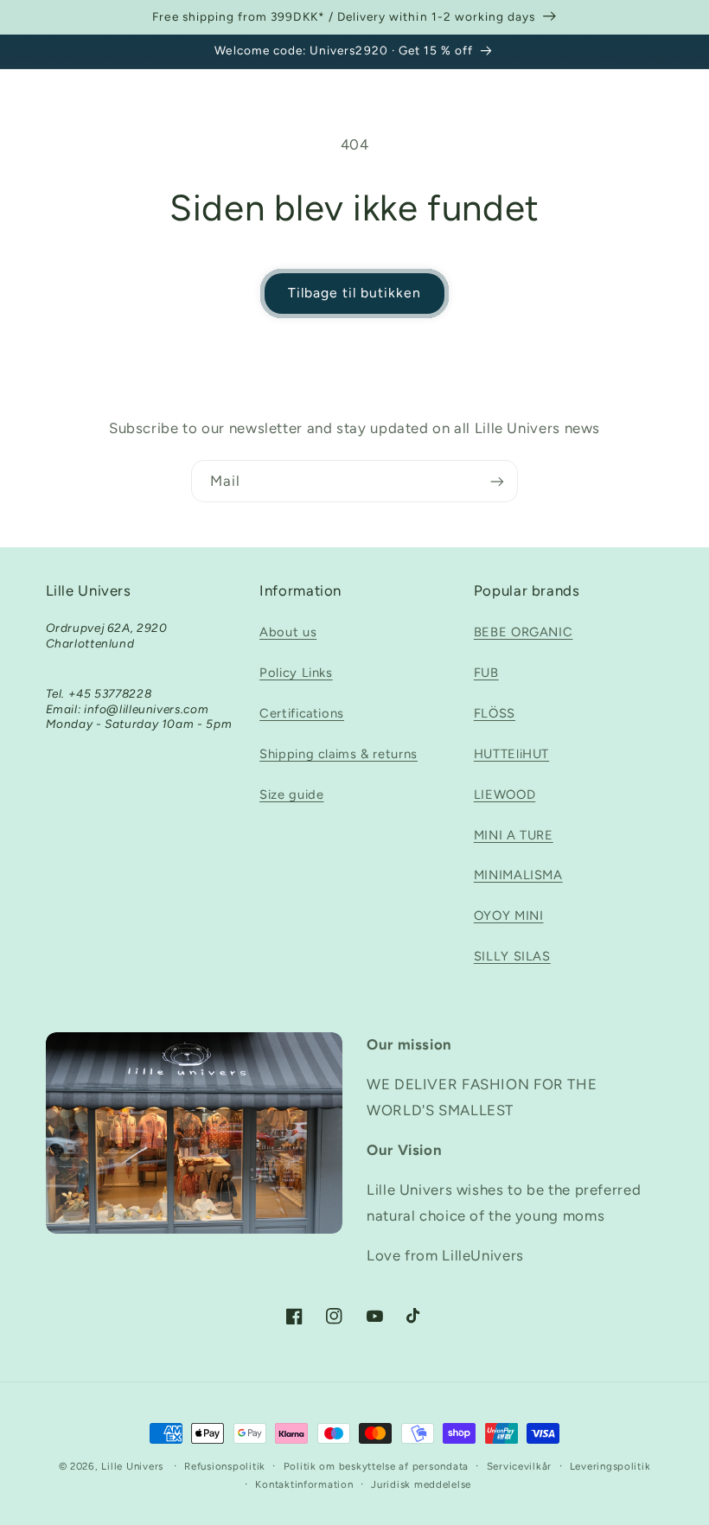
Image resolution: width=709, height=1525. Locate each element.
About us (287, 632)
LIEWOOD (504, 794)
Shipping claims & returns (338, 754)
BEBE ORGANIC (523, 632)
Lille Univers (132, 1466)
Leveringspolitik (610, 1466)
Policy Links (296, 672)
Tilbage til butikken (355, 292)
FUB (486, 672)
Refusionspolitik (224, 1466)
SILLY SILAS (512, 956)
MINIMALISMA (518, 875)
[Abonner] (497, 481)
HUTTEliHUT (511, 754)
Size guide (291, 794)
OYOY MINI (509, 915)
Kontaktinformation (304, 1484)
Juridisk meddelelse (421, 1484)
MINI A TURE (513, 835)
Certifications (301, 713)
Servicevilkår (520, 1466)
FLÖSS (494, 713)
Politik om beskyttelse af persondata (376, 1466)
